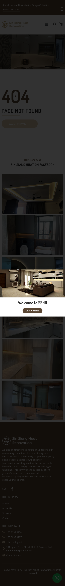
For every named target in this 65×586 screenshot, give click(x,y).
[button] (60, 274)
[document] (32, 293)
